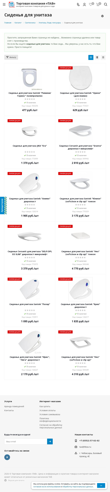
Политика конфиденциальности (50, 419)
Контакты (9, 410)
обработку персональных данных (78, 486)
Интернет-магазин (50, 401)
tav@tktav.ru (85, 446)
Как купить (45, 406)
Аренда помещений (14, 406)
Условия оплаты (48, 410)
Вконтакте (7, 457)
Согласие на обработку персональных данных (51, 426)
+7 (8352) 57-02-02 (89, 440)
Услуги (8, 401)
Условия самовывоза (50, 414)
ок (101, 485)
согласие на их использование (47, 486)
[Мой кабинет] (84, 4)
